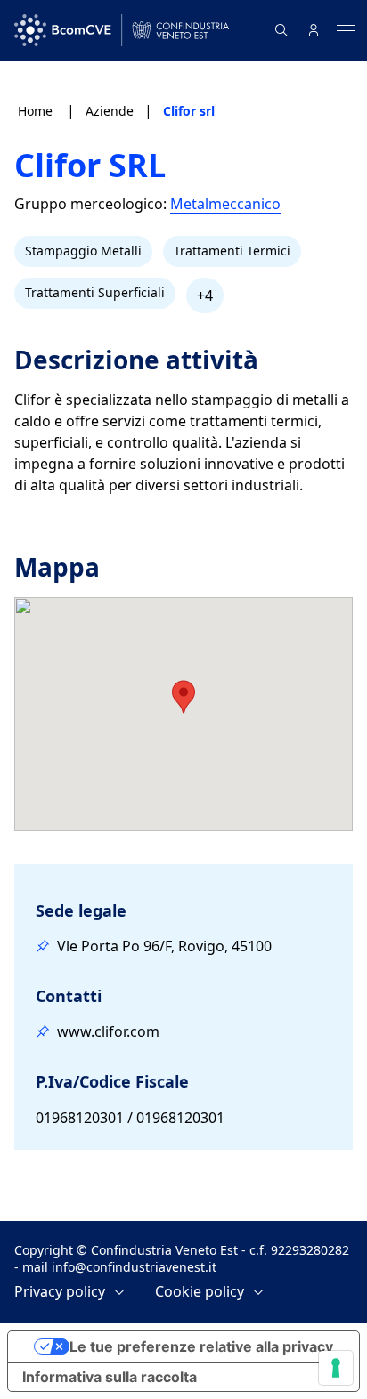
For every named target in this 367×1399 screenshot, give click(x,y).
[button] (183, 697)
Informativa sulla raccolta (109, 1377)
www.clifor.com (108, 1031)
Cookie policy (199, 1291)
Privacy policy (59, 1291)
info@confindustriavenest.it (134, 1266)
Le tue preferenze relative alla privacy (201, 1346)
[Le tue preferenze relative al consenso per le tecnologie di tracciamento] (336, 1368)
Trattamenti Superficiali (95, 292)
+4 (205, 295)
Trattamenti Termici (232, 250)
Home (37, 110)
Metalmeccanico (225, 204)
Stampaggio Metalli (83, 250)
